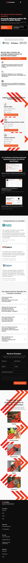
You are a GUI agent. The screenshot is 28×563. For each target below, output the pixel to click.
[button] (20, 2)
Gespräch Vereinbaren (4, 27)
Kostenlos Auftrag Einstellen (19, 27)
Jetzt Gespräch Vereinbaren (13, 58)
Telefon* (3, 366)
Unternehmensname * (7, 372)
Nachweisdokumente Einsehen (11, 114)
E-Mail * (16, 366)
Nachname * (17, 361)
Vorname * (4, 361)
